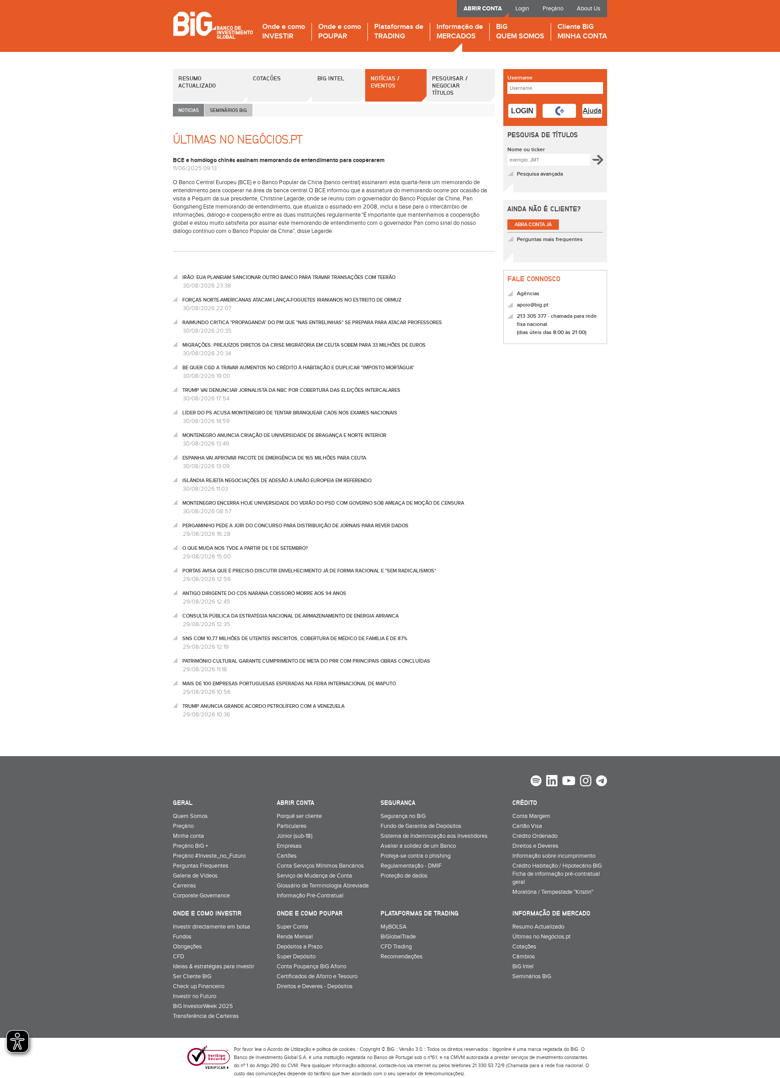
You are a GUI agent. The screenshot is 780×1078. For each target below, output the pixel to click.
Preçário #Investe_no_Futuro (209, 856)
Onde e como (283, 32)
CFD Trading (396, 946)
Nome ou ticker (526, 149)
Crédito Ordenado (534, 836)
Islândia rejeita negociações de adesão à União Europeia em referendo (276, 480)
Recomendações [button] (401, 956)
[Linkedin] (551, 782)
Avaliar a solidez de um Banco (418, 846)
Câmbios (523, 956)
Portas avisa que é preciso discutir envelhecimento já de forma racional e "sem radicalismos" (309, 571)
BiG (520, 32)
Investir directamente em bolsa (211, 926)
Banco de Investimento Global (213, 25)
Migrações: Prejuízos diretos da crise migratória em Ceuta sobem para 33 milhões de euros (304, 345)
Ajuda (592, 111)
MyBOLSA (394, 926)
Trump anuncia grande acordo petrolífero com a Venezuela (263, 706)
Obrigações (187, 946)
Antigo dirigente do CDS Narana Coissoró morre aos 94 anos (264, 593)
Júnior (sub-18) (294, 836)
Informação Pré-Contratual (310, 895)
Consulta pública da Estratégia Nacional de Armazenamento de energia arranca (290, 616)
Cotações (267, 78)
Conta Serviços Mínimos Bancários (320, 865)
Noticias (188, 110)
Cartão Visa (527, 826)
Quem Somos (190, 816)
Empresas (289, 846)
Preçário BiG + (190, 846)
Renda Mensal (295, 936)
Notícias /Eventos (385, 81)
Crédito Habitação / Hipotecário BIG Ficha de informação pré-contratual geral (557, 874)
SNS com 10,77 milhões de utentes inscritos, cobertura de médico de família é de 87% (294, 638)
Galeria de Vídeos (195, 875)
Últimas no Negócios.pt (541, 936)
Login (522, 8)
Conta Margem (531, 816)
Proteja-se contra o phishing (415, 856)
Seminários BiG (531, 976)
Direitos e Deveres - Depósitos (315, 986)
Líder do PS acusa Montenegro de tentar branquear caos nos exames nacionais (289, 413)
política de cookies (335, 1049)
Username (520, 77)
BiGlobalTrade (398, 936)
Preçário (553, 8)
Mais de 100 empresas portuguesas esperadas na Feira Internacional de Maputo (289, 684)
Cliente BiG (582, 32)
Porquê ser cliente (299, 816)
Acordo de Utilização (289, 1049)
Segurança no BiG (403, 816)
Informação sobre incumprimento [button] (553, 856)
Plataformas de (398, 32)
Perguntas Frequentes (200, 865)
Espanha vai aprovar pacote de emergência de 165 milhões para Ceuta (274, 458)
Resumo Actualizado (197, 81)
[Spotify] (536, 782)
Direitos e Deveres (535, 846)
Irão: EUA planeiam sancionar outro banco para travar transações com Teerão (288, 277)
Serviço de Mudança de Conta (314, 875)
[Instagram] (585, 782)
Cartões (287, 856)
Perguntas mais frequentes (550, 239)
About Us (588, 8)
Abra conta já (533, 225)
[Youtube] (569, 782)
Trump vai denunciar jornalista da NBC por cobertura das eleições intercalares (291, 390)
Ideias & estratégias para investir (213, 966)
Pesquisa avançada (540, 174)
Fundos (182, 936)
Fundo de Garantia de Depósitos (421, 826)
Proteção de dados (404, 875)
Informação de (459, 32)
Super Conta (292, 926)
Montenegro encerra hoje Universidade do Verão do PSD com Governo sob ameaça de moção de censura (323, 503)
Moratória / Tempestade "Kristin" (552, 892)
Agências (528, 293)
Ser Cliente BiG (192, 976)
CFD (178, 956)
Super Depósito (296, 956)
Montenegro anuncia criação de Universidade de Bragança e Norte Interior (284, 435)
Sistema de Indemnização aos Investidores (434, 836)
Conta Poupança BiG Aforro (311, 966)
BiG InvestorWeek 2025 (203, 1006)
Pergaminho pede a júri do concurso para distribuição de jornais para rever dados (295, 526)
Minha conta (188, 836)
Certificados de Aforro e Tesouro (317, 976)
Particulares (291, 826)
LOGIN (522, 111)
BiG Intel (330, 78)
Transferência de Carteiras (206, 1016)
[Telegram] (601, 782)
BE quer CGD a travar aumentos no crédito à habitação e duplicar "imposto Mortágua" (298, 368)
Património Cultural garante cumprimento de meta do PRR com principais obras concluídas (306, 661)
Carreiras (184, 885)
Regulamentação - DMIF (411, 865)
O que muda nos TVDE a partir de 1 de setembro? (245, 548)
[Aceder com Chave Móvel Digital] (559, 111)
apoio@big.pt (532, 305)
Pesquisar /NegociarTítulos (450, 85)
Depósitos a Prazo (299, 946)
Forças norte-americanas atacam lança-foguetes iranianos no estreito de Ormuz (291, 300)
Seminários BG (228, 110)
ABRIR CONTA (483, 8)
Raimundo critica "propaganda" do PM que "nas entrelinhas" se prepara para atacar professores (312, 322)
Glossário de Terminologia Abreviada (323, 885)
